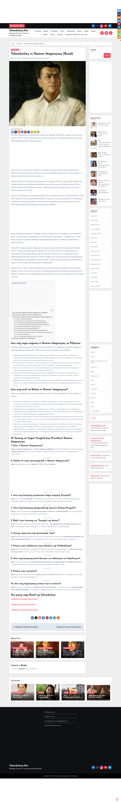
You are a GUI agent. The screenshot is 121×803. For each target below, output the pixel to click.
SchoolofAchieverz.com (53, 725)
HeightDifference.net (98, 426)
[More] (38, 132)
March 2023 (94, 282)
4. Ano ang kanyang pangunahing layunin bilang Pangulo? (33, 324)
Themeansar (74, 776)
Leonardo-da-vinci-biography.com (56, 721)
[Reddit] (18, 132)
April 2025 (94, 216)
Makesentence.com (97, 465)
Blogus (65, 776)
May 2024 (94, 242)
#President (34, 58)
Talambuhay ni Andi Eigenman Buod (103, 173)
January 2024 (95, 255)
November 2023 (96, 264)
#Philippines (26, 58)
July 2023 (94, 273)
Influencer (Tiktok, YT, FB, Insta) (76, 34)
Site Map (93, 418)
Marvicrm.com (50, 716)
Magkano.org (95, 476)
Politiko (45, 34)
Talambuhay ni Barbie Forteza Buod (103, 133)
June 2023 (94, 277)
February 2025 (95, 225)
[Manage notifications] (117, 799)
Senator (93, 398)
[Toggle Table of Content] (51, 310)
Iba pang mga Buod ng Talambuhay (24, 338)
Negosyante (71, 31)
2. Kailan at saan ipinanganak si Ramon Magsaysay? (31, 320)
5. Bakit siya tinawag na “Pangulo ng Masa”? (28, 326)
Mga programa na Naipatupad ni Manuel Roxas (46, 652)
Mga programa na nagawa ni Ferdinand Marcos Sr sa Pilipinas (22, 652)
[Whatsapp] (35, 132)
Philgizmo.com (50, 712)
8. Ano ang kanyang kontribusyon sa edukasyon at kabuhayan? (34, 332)
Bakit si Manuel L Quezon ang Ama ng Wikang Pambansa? (72, 652)
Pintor (62, 31)
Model (93, 31)
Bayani (46, 31)
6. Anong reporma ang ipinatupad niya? (27, 328)
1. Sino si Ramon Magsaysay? (24, 319)
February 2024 (95, 251)
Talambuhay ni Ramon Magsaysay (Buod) (42, 53)
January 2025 (95, 229)
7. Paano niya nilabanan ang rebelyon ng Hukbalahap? (31, 330)
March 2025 (94, 220)
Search (93, 50)
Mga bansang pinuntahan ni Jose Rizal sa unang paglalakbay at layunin (100, 144)
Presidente (54, 31)
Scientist (60, 34)
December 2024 (96, 233)
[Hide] (120, 40)
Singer (86, 31)
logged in (22, 668)
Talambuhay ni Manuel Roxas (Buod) (24, 610)
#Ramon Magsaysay (43, 58)
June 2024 (94, 238)
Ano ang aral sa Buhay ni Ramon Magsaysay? (27, 315)
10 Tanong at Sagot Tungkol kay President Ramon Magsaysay (32, 317)
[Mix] (31, 132)
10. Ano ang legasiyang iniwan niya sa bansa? (30, 336)
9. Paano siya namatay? (23, 334)
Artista (52, 34)
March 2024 (94, 246)
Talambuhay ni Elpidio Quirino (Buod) (24, 599)
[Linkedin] (22, 132)
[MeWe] (28, 132)
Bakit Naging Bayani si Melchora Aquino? (104, 154)
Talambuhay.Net (18, 30)
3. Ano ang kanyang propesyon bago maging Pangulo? (31, 322)
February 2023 (95, 286)
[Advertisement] (49, 11)
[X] (15, 132)
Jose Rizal (38, 31)
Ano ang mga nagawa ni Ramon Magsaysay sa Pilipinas (30, 312)
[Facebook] (12, 132)
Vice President (95, 411)
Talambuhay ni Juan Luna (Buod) (23, 604)
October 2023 (95, 268)
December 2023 (96, 260)
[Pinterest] (25, 132)
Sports (80, 31)
